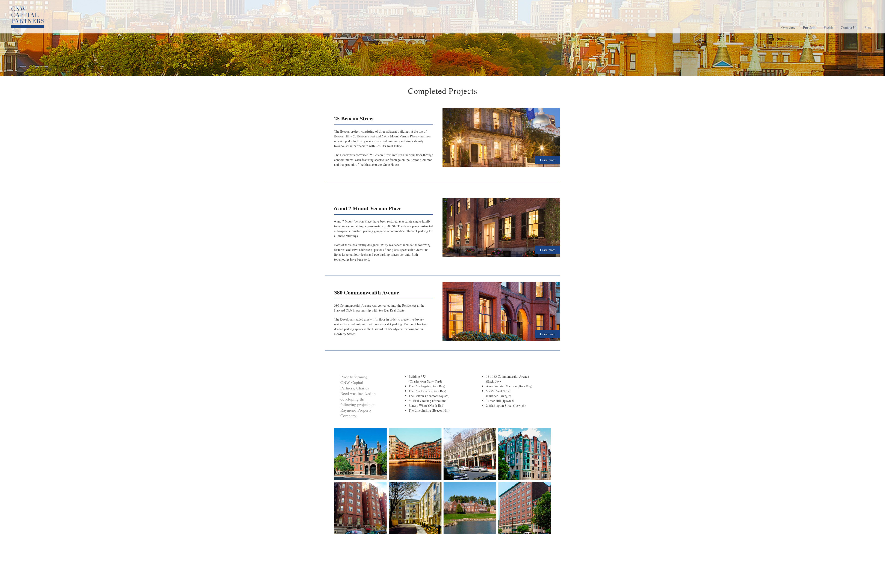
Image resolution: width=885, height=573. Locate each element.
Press (868, 27)
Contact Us (849, 27)
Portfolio (809, 27)
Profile (828, 27)
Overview (788, 27)
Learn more (547, 160)
